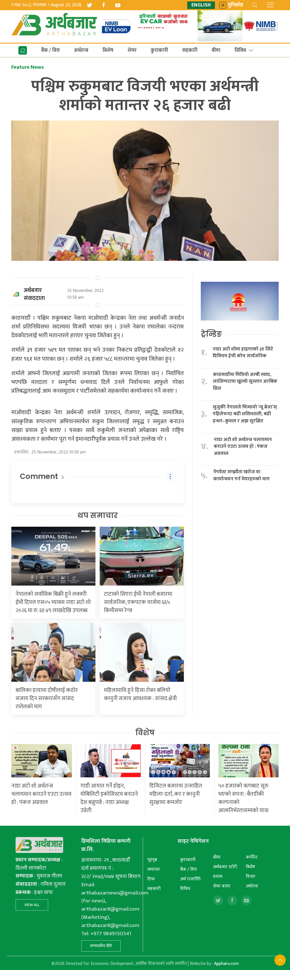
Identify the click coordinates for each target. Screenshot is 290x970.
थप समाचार (97, 515)
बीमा (216, 50)
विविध (240, 50)
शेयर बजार (222, 886)
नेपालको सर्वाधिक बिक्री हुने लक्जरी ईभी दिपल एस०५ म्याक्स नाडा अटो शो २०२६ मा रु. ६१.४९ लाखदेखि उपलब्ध (53, 602)
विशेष (145, 733)
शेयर (132, 50)
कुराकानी (159, 50)
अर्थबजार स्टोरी (225, 867)
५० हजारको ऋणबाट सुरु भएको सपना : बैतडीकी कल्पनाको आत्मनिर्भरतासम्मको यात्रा (243, 798)
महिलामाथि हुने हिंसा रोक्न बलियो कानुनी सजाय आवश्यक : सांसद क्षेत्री (140, 694)
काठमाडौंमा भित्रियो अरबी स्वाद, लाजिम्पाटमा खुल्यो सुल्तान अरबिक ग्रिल (245, 381)
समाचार (153, 869)
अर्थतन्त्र (81, 50)
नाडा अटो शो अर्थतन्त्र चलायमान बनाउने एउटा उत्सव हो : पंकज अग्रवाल (243, 446)
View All (31, 905)
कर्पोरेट (251, 857)
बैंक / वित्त (50, 50)
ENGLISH (201, 5)
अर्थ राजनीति (190, 879)
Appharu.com (226, 963)
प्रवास (217, 876)
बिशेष (108, 50)
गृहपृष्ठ (152, 860)
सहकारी (189, 50)
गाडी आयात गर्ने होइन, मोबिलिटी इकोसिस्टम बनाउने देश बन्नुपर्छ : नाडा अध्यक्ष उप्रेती (109, 798)
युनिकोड (235, 5)
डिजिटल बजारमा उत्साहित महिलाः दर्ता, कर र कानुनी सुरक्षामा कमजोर (175, 794)
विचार (250, 876)
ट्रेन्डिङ (211, 334)
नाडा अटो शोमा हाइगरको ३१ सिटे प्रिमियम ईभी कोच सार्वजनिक (243, 353)
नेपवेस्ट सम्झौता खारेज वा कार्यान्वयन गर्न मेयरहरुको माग (242, 475)
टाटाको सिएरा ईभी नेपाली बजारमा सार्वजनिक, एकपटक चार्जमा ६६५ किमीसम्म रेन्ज (138, 602)
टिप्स (151, 879)
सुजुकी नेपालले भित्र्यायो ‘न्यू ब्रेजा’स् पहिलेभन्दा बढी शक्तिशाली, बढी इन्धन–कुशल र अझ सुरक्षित (245, 414)
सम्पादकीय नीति (101, 946)
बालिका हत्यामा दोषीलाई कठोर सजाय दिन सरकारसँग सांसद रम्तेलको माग (47, 698)
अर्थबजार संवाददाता (34, 294)
